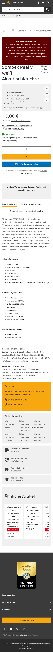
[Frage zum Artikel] (46, 99)
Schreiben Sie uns (17, 400)
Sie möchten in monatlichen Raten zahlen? (26, 172)
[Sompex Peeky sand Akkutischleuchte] (39, 195)
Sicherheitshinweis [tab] (31, 204)
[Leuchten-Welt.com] (15, 3)
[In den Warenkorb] (4, 28)
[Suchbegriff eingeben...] (47, 9)
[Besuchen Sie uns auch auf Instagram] (23, 629)
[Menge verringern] (5, 149)
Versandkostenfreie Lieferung (21, 121)
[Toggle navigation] (3, 2)
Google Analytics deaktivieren (13, 643)
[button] (38, 2)
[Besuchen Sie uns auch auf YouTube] (11, 629)
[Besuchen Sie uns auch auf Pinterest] (17, 629)
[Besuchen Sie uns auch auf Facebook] (4, 629)
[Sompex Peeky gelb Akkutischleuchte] (14, 195)
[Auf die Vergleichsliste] (46, 94)
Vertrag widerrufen (26, 620)
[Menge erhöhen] (48, 149)
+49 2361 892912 (16, 405)
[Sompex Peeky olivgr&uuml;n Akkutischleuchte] (22, 195)
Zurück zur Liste (9, 16)
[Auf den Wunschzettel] (46, 88)
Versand (35, 635)
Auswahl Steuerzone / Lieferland (17, 126)
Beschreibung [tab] (9, 204)
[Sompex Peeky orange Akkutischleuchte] (31, 195)
